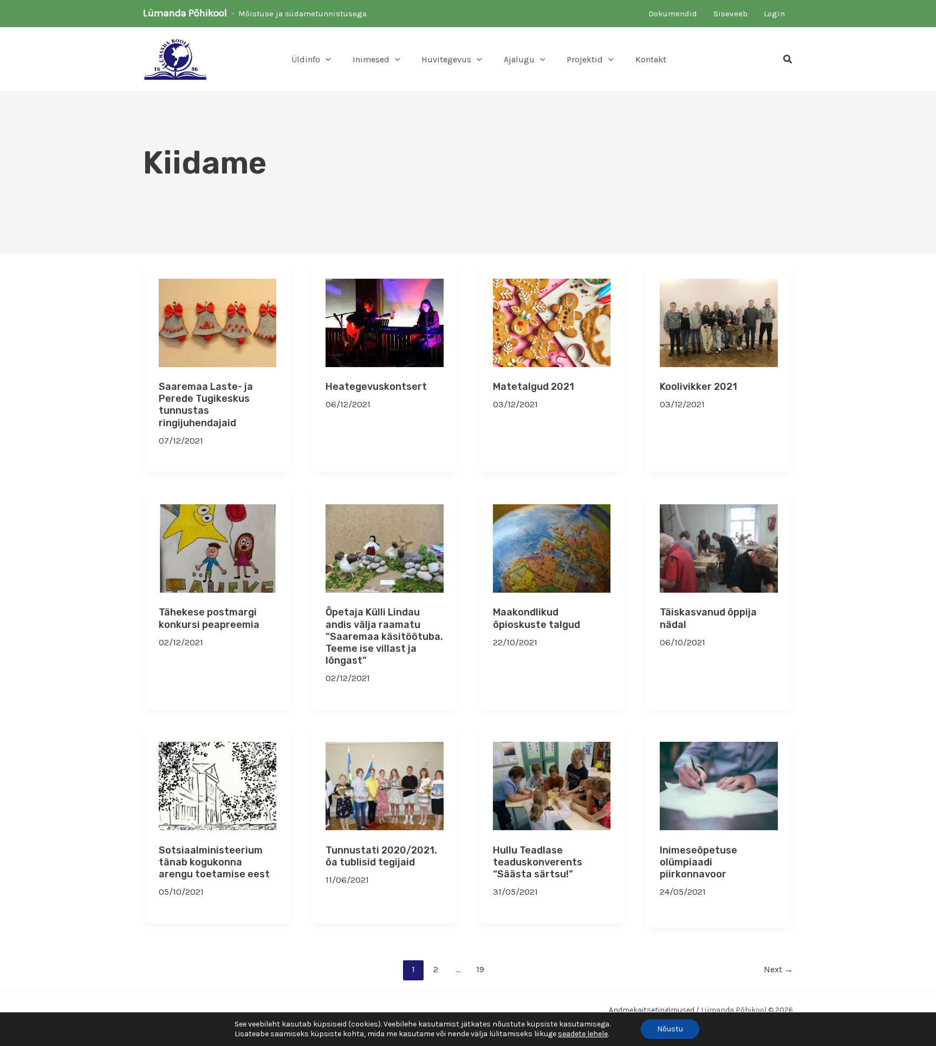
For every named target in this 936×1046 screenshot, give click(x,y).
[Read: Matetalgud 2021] (552, 321)
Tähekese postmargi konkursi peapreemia (209, 618)
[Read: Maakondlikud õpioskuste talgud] (552, 547)
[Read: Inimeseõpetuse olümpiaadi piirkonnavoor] (719, 785)
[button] (325, 59)
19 (480, 969)
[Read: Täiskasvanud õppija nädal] (719, 547)
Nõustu (670, 1029)
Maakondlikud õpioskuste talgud (536, 618)
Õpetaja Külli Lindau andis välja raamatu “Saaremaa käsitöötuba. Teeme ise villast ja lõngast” (384, 636)
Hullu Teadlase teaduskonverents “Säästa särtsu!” (537, 862)
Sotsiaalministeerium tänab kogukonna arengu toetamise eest (214, 862)
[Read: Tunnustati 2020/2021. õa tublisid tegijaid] (385, 785)
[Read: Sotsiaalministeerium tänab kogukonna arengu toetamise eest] (218, 785)
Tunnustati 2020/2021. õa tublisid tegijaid (381, 856)
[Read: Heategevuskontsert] (385, 321)
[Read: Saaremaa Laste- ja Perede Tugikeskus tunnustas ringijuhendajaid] (218, 321)
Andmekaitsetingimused (651, 1010)
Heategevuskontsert (376, 387)
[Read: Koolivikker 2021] (719, 321)
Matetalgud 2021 (533, 387)
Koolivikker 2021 (698, 387)
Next (778, 969)
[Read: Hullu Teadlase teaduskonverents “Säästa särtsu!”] (552, 785)
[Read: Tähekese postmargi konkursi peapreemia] (218, 547)
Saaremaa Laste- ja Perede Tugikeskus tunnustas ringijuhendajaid (206, 404)
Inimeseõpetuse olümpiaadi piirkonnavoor (698, 862)
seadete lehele (583, 1033)
